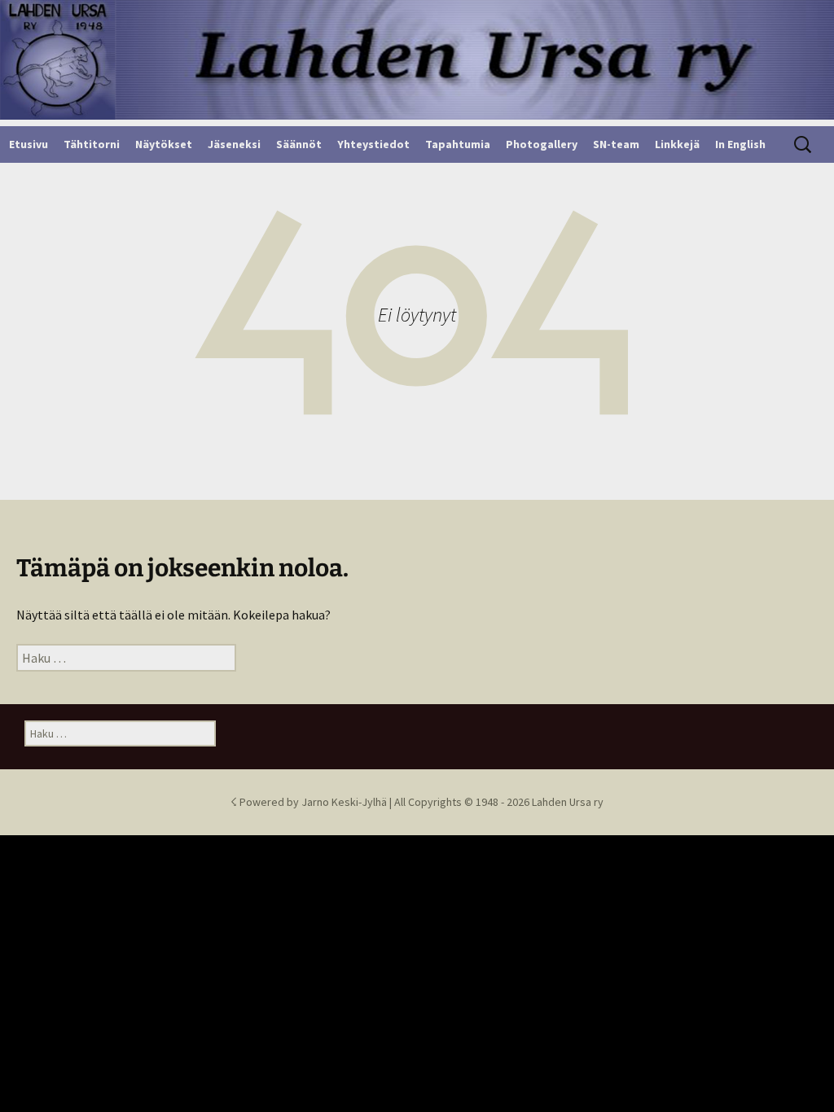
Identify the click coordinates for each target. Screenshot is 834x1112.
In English (740, 144)
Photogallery (541, 144)
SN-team (616, 144)
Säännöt (299, 144)
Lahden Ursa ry (568, 802)
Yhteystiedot (373, 144)
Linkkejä (677, 144)
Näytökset (163, 144)
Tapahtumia (457, 144)
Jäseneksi (234, 144)
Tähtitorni (92, 144)
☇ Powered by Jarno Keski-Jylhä (309, 802)
